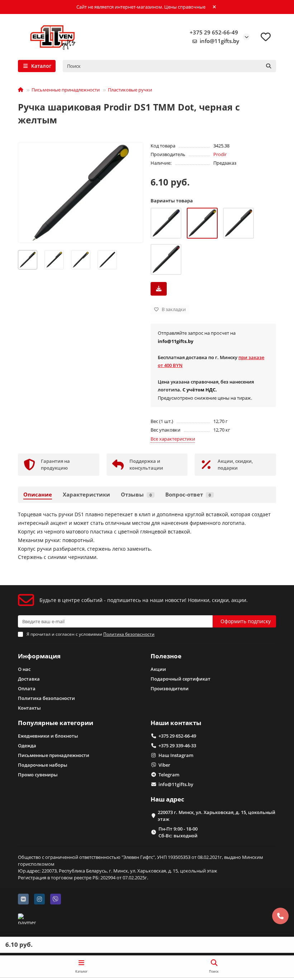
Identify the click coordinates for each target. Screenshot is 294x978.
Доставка (29, 679)
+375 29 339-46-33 (177, 745)
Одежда (27, 745)
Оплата (26, 688)
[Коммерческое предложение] (159, 289)
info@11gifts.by (219, 41)
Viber (164, 765)
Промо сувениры (38, 774)
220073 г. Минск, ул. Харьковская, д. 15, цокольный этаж (216, 815)
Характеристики (86, 494)
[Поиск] (268, 66)
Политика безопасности (46, 698)
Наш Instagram (175, 755)
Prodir (220, 154)
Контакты (29, 708)
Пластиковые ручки (130, 89)
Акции (158, 669)
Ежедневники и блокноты (48, 736)
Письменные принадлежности (66, 89)
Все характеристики (173, 439)
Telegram (168, 774)
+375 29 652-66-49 (214, 32)
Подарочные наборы (42, 765)
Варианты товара (172, 200)
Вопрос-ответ (188, 494)
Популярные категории (55, 723)
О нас (24, 669)
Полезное (166, 656)
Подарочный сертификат (180, 679)
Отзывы (136, 494)
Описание (37, 494)
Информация (39, 656)
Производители (170, 688)
